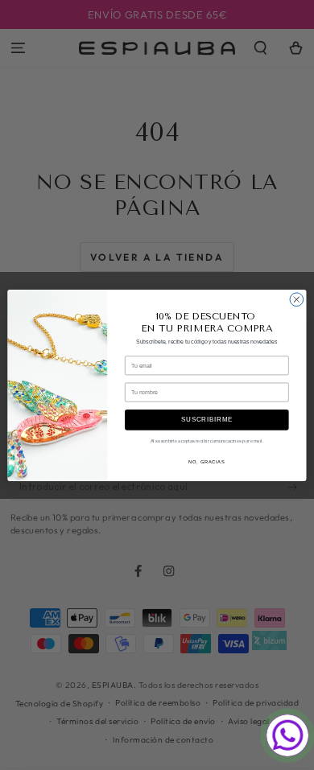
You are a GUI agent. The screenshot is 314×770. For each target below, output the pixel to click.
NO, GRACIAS (206, 461)
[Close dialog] (297, 299)
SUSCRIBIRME (207, 419)
